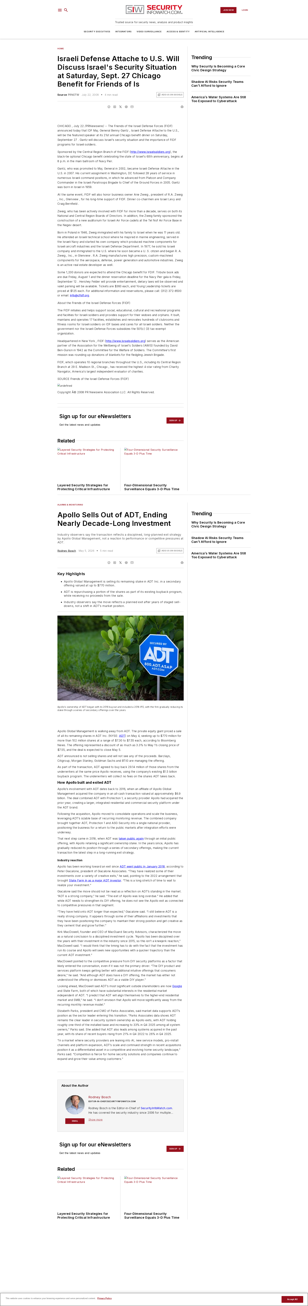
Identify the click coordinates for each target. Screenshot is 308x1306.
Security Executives (97, 31)
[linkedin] (114, 106)
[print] (182, 106)
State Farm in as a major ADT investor (95, 880)
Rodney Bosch (66, 550)
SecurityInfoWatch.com (156, 1108)
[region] (154, 1299)
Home (60, 48)
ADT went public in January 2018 (142, 866)
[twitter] (120, 106)
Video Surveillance (149, 31)
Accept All (292, 1299)
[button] (59, 10)
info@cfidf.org (79, 295)
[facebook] (109, 106)
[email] (132, 106)
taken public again (131, 838)
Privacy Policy (104, 1298)
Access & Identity (178, 31)
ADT (122, 735)
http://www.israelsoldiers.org (150, 151)
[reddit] (126, 106)
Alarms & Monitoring (70, 505)
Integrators (123, 31)
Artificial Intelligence (209, 31)
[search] (66, 10)
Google (177, 986)
